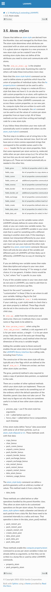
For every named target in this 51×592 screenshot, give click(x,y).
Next (44, 19)
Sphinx (15, 584)
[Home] (4, 13)
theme (28, 584)
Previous (8, 19)
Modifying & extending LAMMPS (23, 13)
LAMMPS (27, 4)
